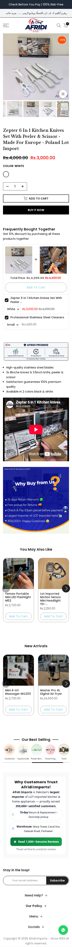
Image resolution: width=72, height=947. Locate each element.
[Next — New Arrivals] (66, 684)
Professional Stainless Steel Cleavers (37, 317)
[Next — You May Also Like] (66, 588)
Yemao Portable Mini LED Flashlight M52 (18, 597)
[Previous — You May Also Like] (6, 588)
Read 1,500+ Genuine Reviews (38, 842)
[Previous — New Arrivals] (6, 684)
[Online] (63, 930)
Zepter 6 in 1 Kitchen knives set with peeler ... (36, 300)
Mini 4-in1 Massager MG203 (18, 692)
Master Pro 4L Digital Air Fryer (51, 692)
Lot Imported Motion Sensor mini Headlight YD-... (50, 599)
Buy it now (36, 210)
